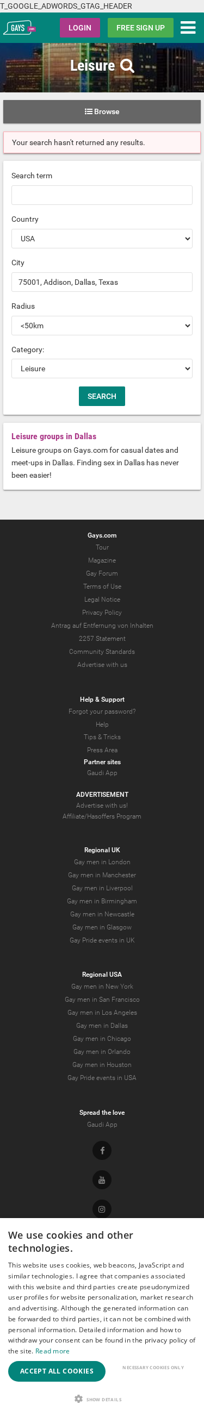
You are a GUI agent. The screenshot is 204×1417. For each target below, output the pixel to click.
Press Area (102, 750)
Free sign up (140, 27)
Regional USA (102, 974)
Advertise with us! (102, 805)
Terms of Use (102, 586)
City (17, 262)
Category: (27, 349)
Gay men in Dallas (102, 1025)
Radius (23, 306)
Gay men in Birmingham (102, 901)
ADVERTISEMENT (102, 794)
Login (80, 27)
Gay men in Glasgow (102, 927)
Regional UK (102, 850)
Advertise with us (102, 665)
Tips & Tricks (102, 737)
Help (102, 724)
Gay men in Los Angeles (102, 1012)
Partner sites (102, 762)
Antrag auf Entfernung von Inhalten (102, 625)
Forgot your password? (102, 711)
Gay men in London (102, 862)
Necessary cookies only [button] (153, 1367)
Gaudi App (102, 773)
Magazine (102, 560)
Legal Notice (102, 599)
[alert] (102, 1317)
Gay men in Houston (102, 1065)
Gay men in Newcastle (102, 914)
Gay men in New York (102, 986)
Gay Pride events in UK (102, 940)
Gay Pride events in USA (102, 1078)
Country (25, 219)
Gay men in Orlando (102, 1052)
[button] (102, 1398)
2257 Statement (102, 638)
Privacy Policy (102, 612)
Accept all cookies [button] (57, 1371)
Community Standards (102, 652)
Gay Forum (102, 573)
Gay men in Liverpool (102, 888)
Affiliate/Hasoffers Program (102, 816)
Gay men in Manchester (102, 875)
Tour (102, 547)
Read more (52, 1351)
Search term (31, 175)
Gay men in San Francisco (102, 999)
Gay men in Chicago (102, 1039)
